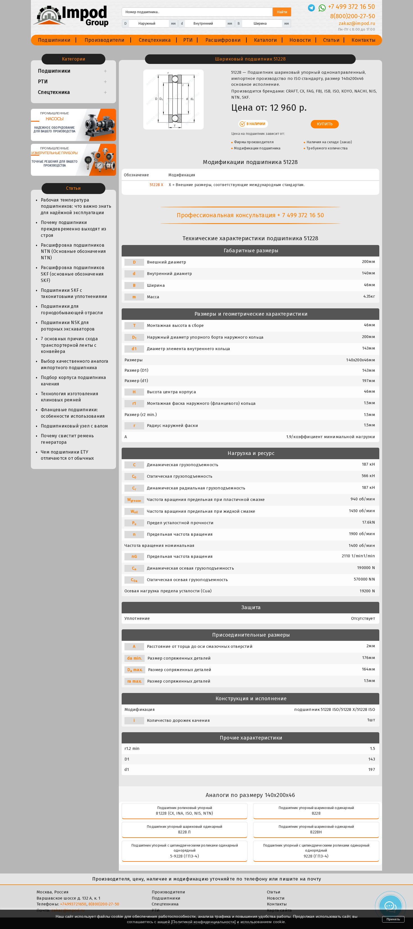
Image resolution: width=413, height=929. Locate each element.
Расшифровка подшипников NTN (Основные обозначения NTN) (73, 251)
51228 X (156, 184)
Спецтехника (155, 40)
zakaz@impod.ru (357, 23)
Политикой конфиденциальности (203, 921)
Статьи (331, 40)
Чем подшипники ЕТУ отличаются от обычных (67, 455)
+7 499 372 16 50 (351, 7)
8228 (316, 813)
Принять (393, 919)
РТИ (188, 40)
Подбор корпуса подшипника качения (73, 381)
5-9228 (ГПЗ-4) (184, 856)
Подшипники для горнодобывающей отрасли (72, 309)
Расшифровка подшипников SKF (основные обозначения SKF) (73, 274)
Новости (300, 40)
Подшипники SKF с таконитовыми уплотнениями (74, 293)
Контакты (363, 40)
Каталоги (265, 40)
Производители (104, 40)
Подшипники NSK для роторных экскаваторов (68, 326)
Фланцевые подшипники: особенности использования (73, 413)
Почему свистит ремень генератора (67, 439)
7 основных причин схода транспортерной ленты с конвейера (69, 345)
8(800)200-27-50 (352, 16)
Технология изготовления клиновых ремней (69, 397)
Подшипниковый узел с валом (74, 426)
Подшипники (54, 40)
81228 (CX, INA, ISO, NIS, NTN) (184, 813)
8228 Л (184, 832)
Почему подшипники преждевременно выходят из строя (73, 229)
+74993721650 (73, 904)
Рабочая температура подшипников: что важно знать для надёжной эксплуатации (76, 206)
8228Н (316, 832)
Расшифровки (222, 40)
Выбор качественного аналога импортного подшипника (74, 364)
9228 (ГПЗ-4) (316, 856)
